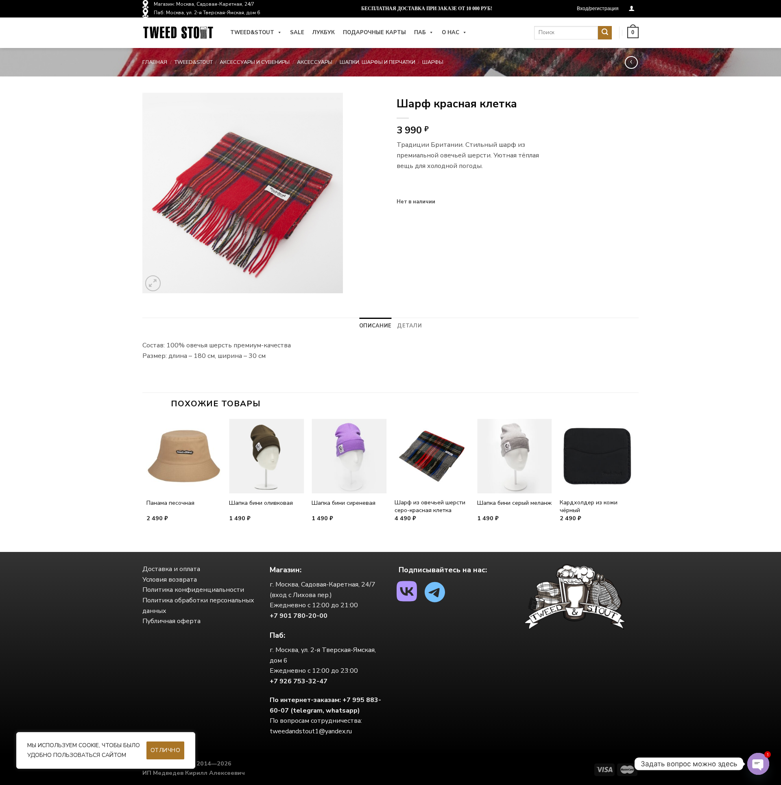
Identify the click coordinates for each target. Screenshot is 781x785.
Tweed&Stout (252, 32)
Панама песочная (170, 503)
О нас (450, 32)
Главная (154, 62)
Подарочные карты (374, 32)
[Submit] (605, 33)
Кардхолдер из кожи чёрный (588, 506)
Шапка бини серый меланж (514, 503)
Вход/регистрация (598, 8)
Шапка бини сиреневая (343, 503)
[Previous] (147, 484)
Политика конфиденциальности (193, 589)
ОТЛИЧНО (165, 750)
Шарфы (432, 62)
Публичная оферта (171, 621)
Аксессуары (314, 62)
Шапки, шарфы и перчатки (377, 62)
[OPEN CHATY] (758, 764)
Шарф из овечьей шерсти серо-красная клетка (430, 506)
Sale (297, 32)
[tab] (375, 326)
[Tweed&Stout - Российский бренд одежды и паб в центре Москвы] (178, 33)
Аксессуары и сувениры (255, 62)
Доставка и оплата (171, 569)
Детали (409, 325)
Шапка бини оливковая (261, 503)
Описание (375, 325)
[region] (105, 750)
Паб (420, 32)
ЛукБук (323, 32)
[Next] (634, 484)
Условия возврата (169, 579)
